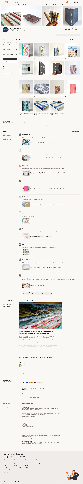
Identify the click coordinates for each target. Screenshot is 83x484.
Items (4, 34)
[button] (67, 29)
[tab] (10, 39)
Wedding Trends (55, 4)
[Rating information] (9, 31)
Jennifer (23, 196)
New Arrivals (25, 4)
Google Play (16, 476)
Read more (48, 125)
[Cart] (77, 2)
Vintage (47, 4)
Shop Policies (22, 34)
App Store (7, 476)
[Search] (66, 2)
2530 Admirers (6, 68)
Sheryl (23, 180)
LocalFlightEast (25, 134)
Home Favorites (33, 4)
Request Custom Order (11, 58)
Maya (23, 165)
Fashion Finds (41, 4)
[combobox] (37, 2)
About (15, 34)
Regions (77, 481)
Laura (23, 228)
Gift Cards (62, 4)
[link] (23, 293)
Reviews (10, 34)
